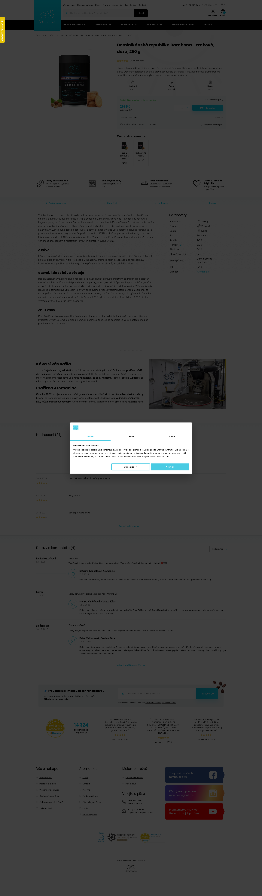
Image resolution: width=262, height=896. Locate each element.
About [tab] (172, 437)
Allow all (170, 467)
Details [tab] (131, 437)
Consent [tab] (90, 437)
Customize (129, 467)
